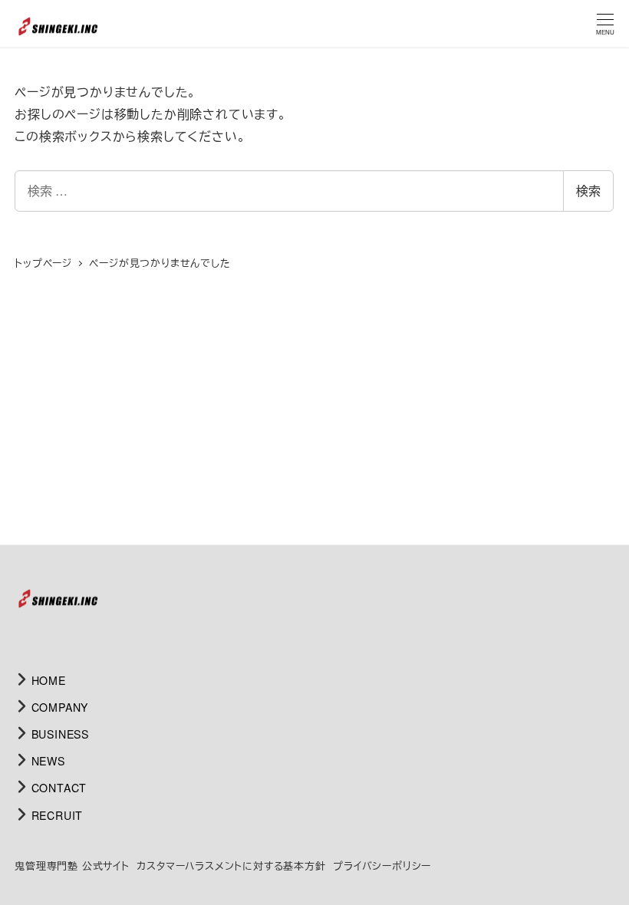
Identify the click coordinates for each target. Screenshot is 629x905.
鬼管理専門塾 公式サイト (72, 865)
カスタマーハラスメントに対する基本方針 (231, 865)
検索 (588, 190)
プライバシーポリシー (382, 865)
